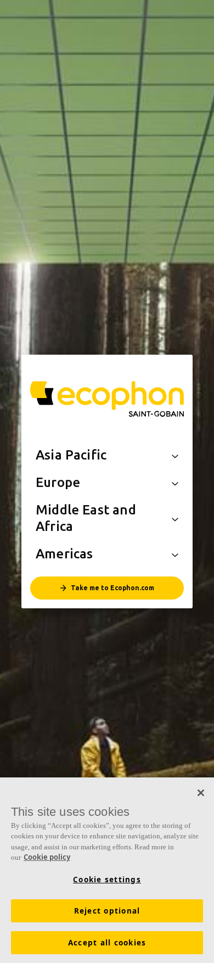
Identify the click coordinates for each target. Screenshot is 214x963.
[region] (107, 870)
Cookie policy (47, 857)
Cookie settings (107, 879)
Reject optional (107, 911)
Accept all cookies (107, 943)
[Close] (201, 793)
